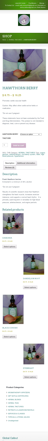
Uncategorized (13, 420)
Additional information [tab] (26, 163)
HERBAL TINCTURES (15, 39)
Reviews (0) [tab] (9, 167)
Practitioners (32, 3)
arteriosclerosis (15, 154)
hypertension (19, 156)
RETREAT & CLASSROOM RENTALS (21, 410)
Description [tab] (9, 163)
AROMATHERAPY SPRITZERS (19, 392)
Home (4, 39)
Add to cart (18, 145)
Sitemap (41, 3)
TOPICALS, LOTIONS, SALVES (19, 417)
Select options (9, 246)
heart (38, 154)
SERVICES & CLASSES (16, 413)
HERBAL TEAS (13, 403)
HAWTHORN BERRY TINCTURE (10, 136)
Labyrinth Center (20, 3)
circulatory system (28, 154)
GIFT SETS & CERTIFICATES (18, 396)
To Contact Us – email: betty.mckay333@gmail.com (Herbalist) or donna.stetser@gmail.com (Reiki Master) (25, 6)
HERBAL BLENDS (14, 399)
